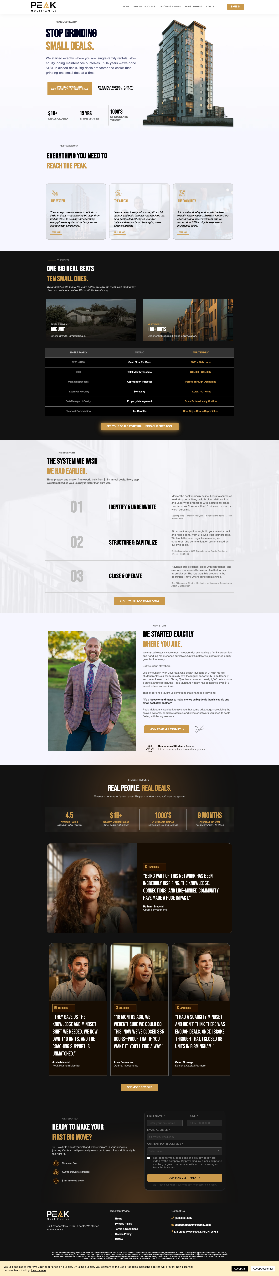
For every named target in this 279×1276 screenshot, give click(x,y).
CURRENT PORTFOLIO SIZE (165, 1143)
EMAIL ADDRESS (158, 1129)
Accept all (240, 1268)
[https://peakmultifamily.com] (43, 7)
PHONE (192, 1116)
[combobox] (184, 1151)
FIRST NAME (156, 1116)
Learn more (38, 1270)
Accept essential (263, 1268)
